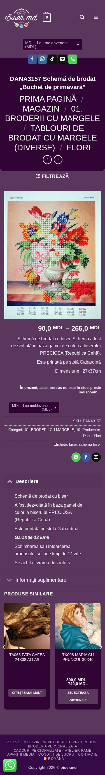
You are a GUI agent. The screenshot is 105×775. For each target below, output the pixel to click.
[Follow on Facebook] (32, 59)
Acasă (13, 742)
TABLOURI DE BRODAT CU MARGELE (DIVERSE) (52, 138)
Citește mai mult (27, 692)
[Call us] (72, 59)
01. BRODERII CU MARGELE (49, 430)
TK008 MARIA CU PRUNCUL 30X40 (78, 657)
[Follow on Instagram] (42, 59)
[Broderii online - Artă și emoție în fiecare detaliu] (21, 18)
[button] (47, 18)
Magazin (41, 108)
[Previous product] (58, 159)
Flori (79, 147)
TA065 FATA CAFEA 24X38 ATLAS (27, 657)
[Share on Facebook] (86, 457)
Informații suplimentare (40, 580)
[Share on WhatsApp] (76, 457)
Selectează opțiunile (78, 696)
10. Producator (88, 430)
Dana (87, 436)
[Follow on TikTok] (52, 59)
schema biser (90, 444)
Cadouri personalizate (37, 751)
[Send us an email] (62, 59)
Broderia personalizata (52, 746)
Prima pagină (47, 98)
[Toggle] (9, 481)
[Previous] (4, 658)
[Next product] (47, 159)
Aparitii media (21, 754)
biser (73, 444)
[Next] (100, 658)
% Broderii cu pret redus (69, 742)
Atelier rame (78, 751)
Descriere (26, 481)
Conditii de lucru (56, 754)
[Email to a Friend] (96, 457)
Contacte (88, 754)
